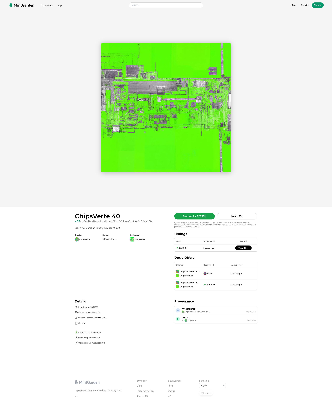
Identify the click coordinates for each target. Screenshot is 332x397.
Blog (139, 386)
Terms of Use (227, 222)
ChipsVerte (140, 239)
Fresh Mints (46, 5)
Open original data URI (89, 338)
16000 (209, 273)
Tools (170, 386)
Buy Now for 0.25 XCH (194, 216)
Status (171, 391)
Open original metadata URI (91, 343)
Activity (305, 5)
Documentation (145, 391)
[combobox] (166, 5)
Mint (293, 5)
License (81, 323)
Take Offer (243, 248)
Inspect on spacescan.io (89, 332)
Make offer (237, 216)
